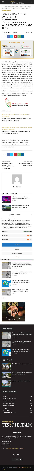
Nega (17, 249)
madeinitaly (26, 140)
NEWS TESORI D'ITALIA (10, 7)
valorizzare (26, 144)
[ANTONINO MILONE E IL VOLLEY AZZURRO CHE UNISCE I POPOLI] (6, 292)
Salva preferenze (17, 253)
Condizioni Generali (25, 467)
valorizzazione (5, 147)
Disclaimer (17, 467)
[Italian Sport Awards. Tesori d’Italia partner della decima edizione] (6, 208)
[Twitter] (11, 36)
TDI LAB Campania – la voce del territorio (22, 364)
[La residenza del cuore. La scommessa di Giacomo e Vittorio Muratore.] (6, 274)
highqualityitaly (13, 140)
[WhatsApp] (19, 36)
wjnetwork (12, 147)
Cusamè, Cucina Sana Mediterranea (21, 381)
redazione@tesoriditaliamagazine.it (15, 448)
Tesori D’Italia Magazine (17, 144)
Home (3, 7)
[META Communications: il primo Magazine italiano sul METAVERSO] (6, 199)
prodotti (21, 142)
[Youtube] (20, 459)
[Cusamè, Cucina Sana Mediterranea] (6, 383)
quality (26, 142)
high (7, 140)
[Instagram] (17, 459)
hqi (18, 140)
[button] (31, 215)
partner (10, 142)
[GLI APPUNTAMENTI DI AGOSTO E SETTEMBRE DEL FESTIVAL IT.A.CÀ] (6, 283)
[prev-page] (3, 298)
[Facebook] (8, 36)
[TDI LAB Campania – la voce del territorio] (6, 366)
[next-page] (5, 298)
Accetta (17, 245)
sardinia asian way (6, 144)
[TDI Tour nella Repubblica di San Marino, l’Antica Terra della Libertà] (6, 375)
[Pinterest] (15, 36)
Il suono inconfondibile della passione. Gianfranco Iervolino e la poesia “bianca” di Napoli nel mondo (22, 264)
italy (22, 140)
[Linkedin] (22, 36)
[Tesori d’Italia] (3, 32)
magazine (4, 142)
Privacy (17, 257)
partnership (15, 142)
